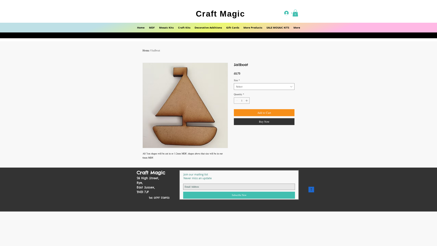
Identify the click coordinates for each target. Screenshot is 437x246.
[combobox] (264, 86)
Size (237, 80)
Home (146, 50)
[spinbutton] (242, 101)
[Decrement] (236, 101)
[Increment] (247, 101)
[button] (152, 27)
